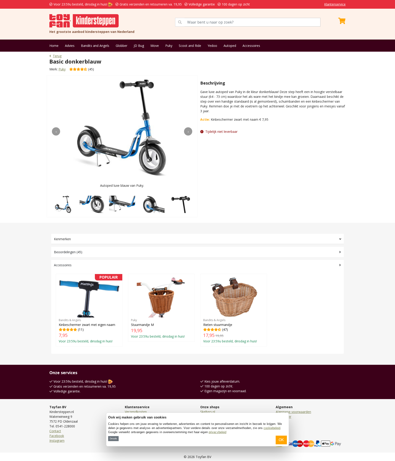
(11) (88, 310)
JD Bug (139, 45)
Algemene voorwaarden (293, 412)
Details (113, 438)
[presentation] (56, 131)
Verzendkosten (136, 412)
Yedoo (212, 45)
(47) (230, 330)
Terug (57, 56)
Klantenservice (335, 4)
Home (54, 45)
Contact (55, 431)
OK (281, 440)
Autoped (230, 45)
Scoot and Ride (190, 45)
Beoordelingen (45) (68, 252)
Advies (70, 45)
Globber (121, 45)
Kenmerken (62, 239)
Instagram (56, 440)
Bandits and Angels (95, 45)
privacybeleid (217, 432)
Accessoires (251, 45)
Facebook (56, 436)
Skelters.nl (207, 412)
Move (154, 45)
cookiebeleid (272, 428)
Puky (168, 45)
